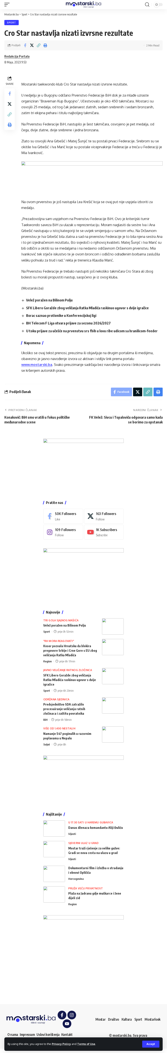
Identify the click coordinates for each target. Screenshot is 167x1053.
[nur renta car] (83, 779)
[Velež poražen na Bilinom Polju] (113, 626)
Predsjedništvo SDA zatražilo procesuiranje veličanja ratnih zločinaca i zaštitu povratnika (64, 709)
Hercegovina (76, 878)
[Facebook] (63, 516)
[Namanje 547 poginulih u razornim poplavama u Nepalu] (113, 734)
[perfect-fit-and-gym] (92, 177)
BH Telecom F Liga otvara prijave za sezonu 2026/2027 (68, 323)
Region (47, 661)
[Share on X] (32, 45)
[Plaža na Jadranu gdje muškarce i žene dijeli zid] (54, 894)
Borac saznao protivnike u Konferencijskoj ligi (61, 315)
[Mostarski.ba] (83, 4)
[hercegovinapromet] (83, 955)
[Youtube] (104, 532)
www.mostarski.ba (36, 364)
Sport (11, 22)
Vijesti (72, 834)
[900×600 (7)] (83, 465)
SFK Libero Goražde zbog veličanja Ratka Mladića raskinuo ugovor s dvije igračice (87, 308)
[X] (104, 516)
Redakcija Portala (17, 56)
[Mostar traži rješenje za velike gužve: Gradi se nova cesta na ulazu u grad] (54, 849)
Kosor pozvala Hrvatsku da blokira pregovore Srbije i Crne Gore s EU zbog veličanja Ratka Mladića (70, 650)
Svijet (46, 744)
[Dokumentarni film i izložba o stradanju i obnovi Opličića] (54, 874)
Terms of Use (86, 1044)
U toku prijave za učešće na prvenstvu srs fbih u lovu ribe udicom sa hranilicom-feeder (92, 331)
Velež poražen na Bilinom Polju (49, 300)
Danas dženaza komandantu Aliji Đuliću (95, 827)
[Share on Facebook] (25, 45)
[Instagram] (63, 532)
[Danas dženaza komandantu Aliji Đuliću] (54, 828)
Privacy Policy (61, 1044)
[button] (150, 1044)
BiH (45, 719)
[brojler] (83, 575)
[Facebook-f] (62, 1015)
